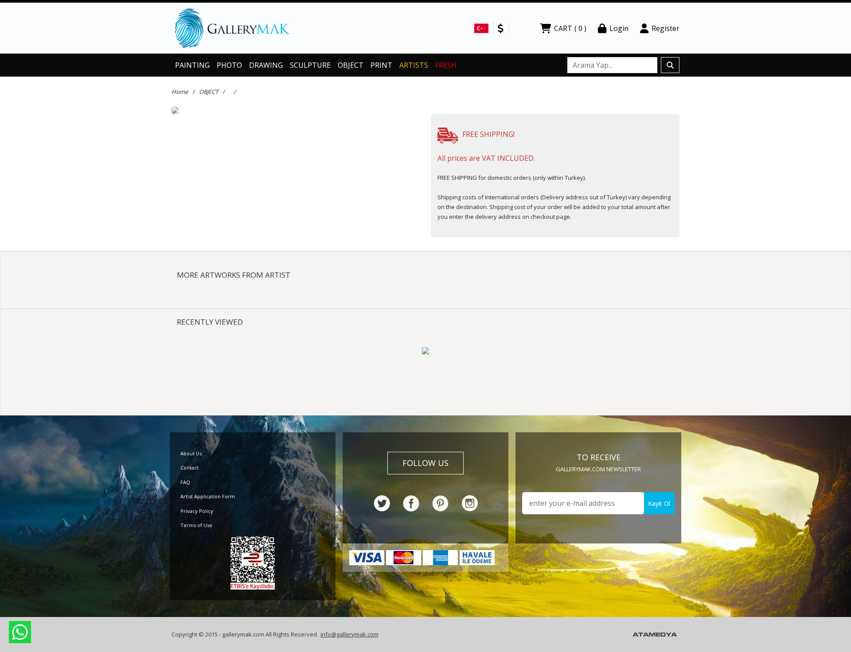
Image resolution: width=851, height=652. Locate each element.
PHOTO (229, 65)
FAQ (185, 482)
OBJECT (350, 65)
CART (570, 28)
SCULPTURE (310, 65)
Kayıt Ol (659, 503)
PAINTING (192, 65)
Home (180, 92)
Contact (189, 467)
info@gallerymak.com (349, 634)
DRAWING (266, 65)
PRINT (381, 65)
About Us (191, 453)
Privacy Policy (196, 511)
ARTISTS (413, 65)
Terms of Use (196, 525)
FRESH (446, 65)
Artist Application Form (207, 496)
